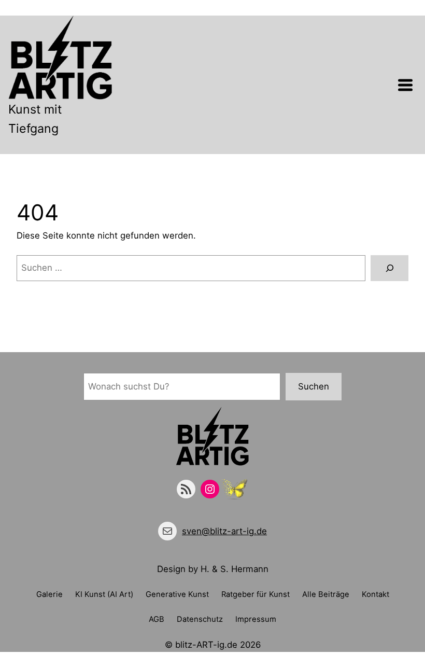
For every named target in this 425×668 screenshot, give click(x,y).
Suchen (313, 386)
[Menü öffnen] (405, 85)
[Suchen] (389, 268)
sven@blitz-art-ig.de (224, 531)
